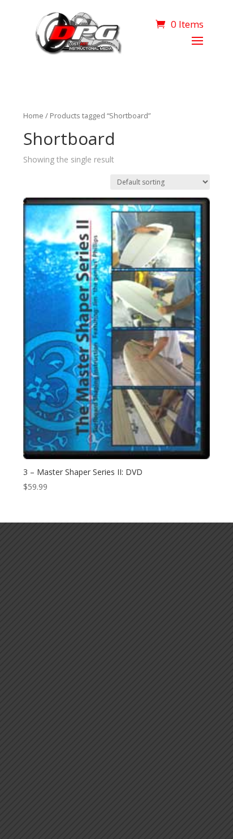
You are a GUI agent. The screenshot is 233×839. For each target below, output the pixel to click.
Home (33, 115)
